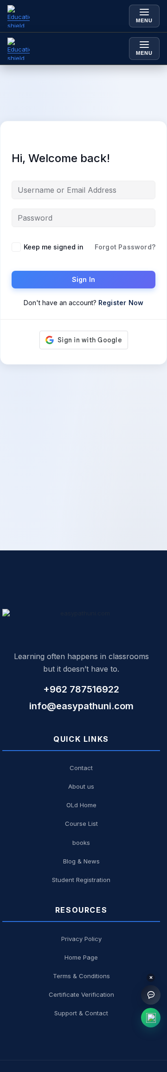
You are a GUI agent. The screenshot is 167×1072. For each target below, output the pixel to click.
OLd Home (81, 805)
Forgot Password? (125, 247)
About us (81, 786)
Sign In (83, 279)
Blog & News (81, 861)
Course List (81, 823)
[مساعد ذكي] (151, 995)
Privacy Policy (81, 938)
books (81, 842)
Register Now (120, 303)
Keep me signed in (54, 247)
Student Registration (81, 879)
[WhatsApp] (151, 1017)
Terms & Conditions (81, 976)
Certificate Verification (81, 994)
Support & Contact (81, 1013)
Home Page (81, 957)
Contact (81, 767)
